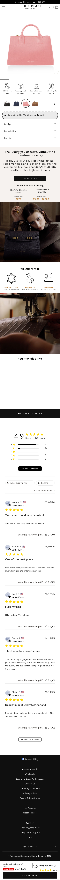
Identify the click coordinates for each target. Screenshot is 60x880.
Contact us (30, 784)
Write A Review (30, 468)
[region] (29, 445)
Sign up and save (30, 846)
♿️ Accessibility (30, 759)
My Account (30, 808)
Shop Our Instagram (30, 832)
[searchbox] (20, 482)
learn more (30, 179)
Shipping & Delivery (30, 788)
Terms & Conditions (30, 798)
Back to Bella (32, 413)
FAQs (30, 837)
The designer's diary (30, 828)
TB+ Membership (30, 769)
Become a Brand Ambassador (30, 779)
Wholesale (30, 774)
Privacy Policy (30, 793)
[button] (7, 103)
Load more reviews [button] (30, 739)
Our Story (29, 823)
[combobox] (44, 490)
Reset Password (30, 813)
